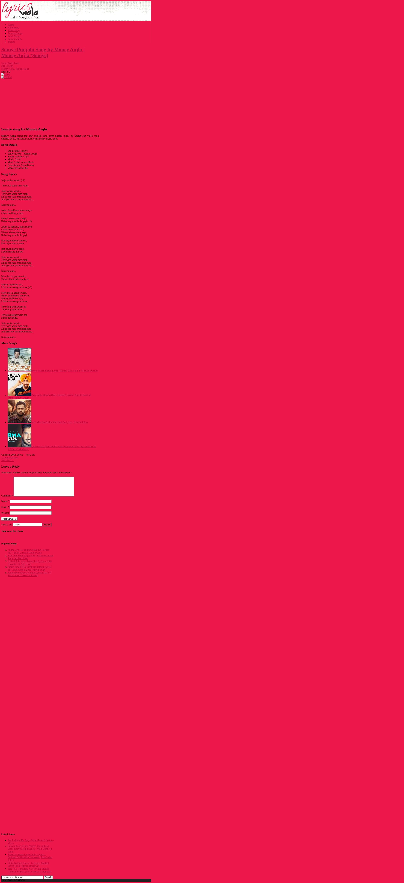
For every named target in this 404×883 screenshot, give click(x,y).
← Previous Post (9, 457)
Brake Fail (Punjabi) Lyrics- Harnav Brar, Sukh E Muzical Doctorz (64, 370)
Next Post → (7, 460)
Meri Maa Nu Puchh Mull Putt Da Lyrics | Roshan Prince (59, 422)
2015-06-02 (7, 66)
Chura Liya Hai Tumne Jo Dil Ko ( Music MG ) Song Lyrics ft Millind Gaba (28, 551)
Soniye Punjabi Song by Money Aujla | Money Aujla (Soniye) (42, 52)
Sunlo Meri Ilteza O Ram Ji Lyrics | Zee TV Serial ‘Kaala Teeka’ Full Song (29, 574)
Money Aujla (7, 68)
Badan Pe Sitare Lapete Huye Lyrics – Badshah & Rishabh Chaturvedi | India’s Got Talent (30, 857)
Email (5, 507)
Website (5, 513)
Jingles (11, 41)
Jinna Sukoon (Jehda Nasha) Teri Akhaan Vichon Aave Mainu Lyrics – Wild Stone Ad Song (30, 849)
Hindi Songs (14, 30)
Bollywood (13, 27)
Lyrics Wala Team (10, 63)
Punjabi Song (22, 68)
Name (5, 501)
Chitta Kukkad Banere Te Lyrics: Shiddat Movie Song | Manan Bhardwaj (28, 864)
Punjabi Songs (15, 33)
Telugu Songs (15, 39)
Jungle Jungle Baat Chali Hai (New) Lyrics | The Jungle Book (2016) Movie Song (30, 568)
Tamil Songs (14, 36)
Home (11, 24)
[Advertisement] (50, 102)
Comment (7, 495)
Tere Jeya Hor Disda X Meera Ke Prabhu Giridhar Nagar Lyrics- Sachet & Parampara (29, 870)
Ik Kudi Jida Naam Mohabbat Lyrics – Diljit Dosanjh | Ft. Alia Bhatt (30, 562)
